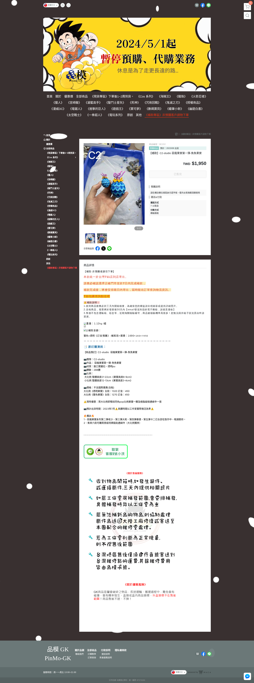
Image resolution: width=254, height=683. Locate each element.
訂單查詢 (92, 657)
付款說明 (105, 650)
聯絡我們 (79, 654)
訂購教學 (92, 654)
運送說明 (106, 654)
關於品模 (79, 650)
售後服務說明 (106, 657)
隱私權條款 (121, 650)
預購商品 (154, 148)
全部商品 (92, 650)
